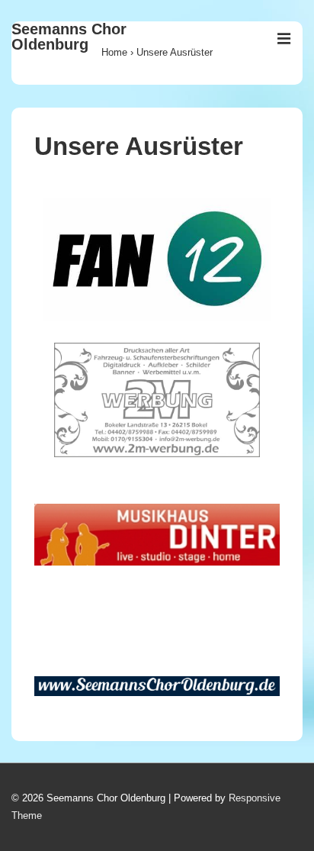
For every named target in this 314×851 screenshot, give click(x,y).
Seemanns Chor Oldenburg (69, 37)
